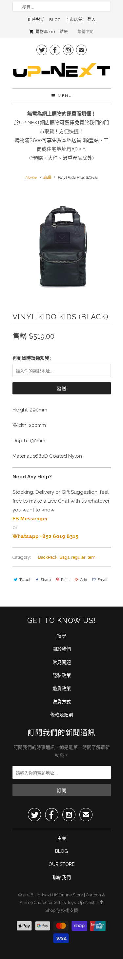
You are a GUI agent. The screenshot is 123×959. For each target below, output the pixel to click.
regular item (83, 557)
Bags (64, 557)
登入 (91, 19)
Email (102, 579)
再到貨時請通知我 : (31, 358)
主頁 (61, 838)
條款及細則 (61, 714)
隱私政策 (61, 675)
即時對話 (36, 19)
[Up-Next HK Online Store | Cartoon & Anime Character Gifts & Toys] (61, 71)
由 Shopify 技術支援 (74, 906)
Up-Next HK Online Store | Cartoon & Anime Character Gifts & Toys (62, 898)
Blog (55, 19)
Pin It (65, 579)
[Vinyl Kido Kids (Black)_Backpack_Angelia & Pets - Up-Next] (61, 240)
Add (83, 579)
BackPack (47, 557)
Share (46, 579)
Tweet (25, 579)
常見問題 (61, 662)
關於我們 (61, 648)
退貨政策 (61, 688)
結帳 (64, 32)
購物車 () (44, 32)
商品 (47, 177)
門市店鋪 (74, 19)
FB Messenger (30, 519)
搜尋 (61, 635)
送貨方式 (61, 701)
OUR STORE (61, 864)
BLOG (61, 851)
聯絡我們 (61, 877)
